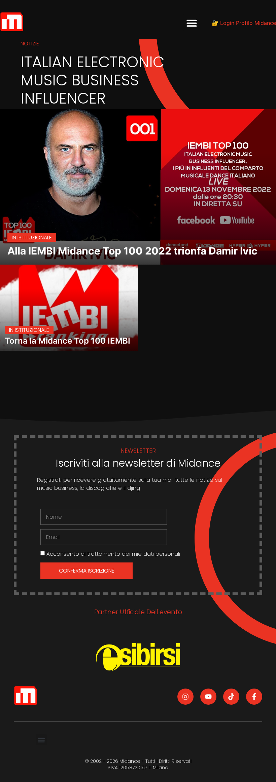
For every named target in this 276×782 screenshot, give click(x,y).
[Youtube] (208, 697)
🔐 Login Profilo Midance (244, 22)
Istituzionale (35, 237)
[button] (191, 22)
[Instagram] (185, 697)
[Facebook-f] (254, 697)
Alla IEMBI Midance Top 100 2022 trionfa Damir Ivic (132, 251)
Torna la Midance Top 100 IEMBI (67, 341)
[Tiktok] (231, 697)
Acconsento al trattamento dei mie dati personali (113, 554)
